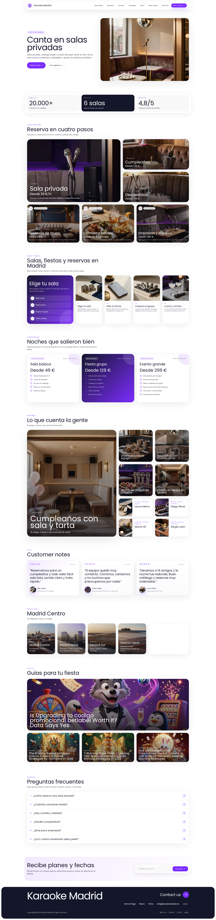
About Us (163, 912)
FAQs (150, 903)
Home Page (130, 903)
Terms (179, 912)
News (142, 903)
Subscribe (179, 869)
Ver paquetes (55, 65)
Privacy (171, 912)
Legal (186, 912)
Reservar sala (35, 65)
